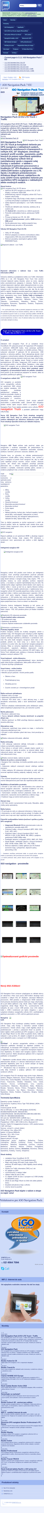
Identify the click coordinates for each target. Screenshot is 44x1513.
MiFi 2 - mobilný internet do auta (14, 1412)
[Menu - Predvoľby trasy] (7, 924)
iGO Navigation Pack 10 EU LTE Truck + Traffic (19, 70)
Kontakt (5, 52)
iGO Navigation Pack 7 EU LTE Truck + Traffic (19, 68)
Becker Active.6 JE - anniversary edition (16, 1402)
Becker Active (6, 1441)
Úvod (5, 20)
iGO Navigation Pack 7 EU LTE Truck (17, 66)
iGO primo (28, 34)
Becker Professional (9, 1451)
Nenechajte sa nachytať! (10, 1394)
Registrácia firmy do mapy (25, 45)
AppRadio (21, 27)
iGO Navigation (9, 27)
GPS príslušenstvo (26, 42)
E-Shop (14, 52)
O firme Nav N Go (27, 49)
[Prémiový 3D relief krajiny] (35, 892)
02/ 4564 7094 (11, 1262)
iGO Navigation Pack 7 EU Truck (15, 64)
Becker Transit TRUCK (10, 1459)
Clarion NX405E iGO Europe (12, 1376)
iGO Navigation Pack (9, 1349)
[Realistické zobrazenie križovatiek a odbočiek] (7, 908)
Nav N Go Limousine (9, 1488)
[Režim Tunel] (21, 908)
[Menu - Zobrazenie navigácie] (7, 940)
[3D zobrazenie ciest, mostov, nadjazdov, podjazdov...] (21, 892)
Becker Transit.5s (8, 1367)
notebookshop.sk (30, 13)
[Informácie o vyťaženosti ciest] (7, 876)
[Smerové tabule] (21, 876)
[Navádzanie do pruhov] (7, 892)
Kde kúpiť (6, 49)
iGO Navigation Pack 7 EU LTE (15, 62)
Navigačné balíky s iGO (11, 38)
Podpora (15, 49)
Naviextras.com (8, 1491)
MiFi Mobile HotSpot (11, 42)
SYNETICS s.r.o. (8, 1493)
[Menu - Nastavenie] (35, 924)
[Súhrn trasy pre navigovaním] (35, 908)
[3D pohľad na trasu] (35, 876)
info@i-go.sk (8, 1259)
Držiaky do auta (9, 45)
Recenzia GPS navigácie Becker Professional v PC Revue (21, 1423)
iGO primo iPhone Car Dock (13, 34)
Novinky (12, 20)
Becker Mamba (7, 1432)
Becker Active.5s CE (9, 1361)
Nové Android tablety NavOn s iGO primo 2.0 (18, 1469)
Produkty (6, 23)
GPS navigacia (32, 15)
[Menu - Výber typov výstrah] (35, 940)
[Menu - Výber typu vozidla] (21, 924)
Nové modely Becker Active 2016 (14, 1386)
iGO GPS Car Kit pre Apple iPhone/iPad (16, 31)
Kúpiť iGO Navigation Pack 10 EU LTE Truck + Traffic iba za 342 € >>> (22, 332)
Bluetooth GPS (26, 38)
